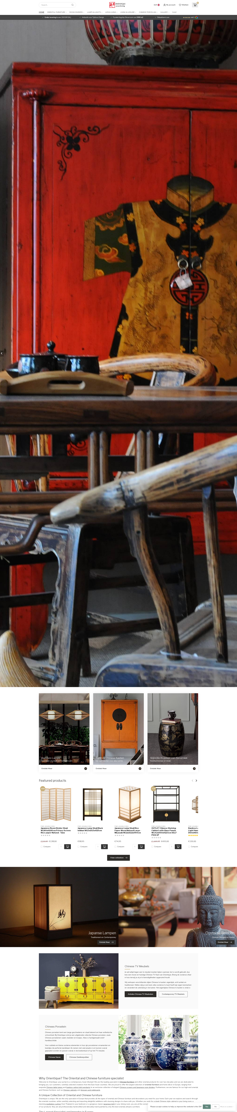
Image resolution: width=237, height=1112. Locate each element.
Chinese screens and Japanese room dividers (137, 1087)
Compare (46, 847)
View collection (117, 858)
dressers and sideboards (90, 1090)
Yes (206, 1106)
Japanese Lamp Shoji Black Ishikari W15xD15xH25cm (90, 829)
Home (41, 12)
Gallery (164, 12)
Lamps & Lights (94, 12)
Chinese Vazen (54, 1057)
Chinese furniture (127, 1082)
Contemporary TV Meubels (173, 994)
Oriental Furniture (56, 12)
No (215, 1106)
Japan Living (110, 12)
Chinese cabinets (70, 1090)
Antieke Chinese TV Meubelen (140, 994)
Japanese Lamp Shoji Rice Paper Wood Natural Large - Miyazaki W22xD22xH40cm (128, 830)
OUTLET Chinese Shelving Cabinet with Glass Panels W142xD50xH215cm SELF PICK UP (164, 831)
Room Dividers (76, 12)
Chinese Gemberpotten (79, 1057)
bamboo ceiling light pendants (78, 1087)
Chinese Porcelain (147, 12)
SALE (174, 12)
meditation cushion (53, 1104)
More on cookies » (226, 1107)
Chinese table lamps (54, 1087)
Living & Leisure (127, 12)
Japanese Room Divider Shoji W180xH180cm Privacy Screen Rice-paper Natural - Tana (56, 830)
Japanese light (109, 1104)
